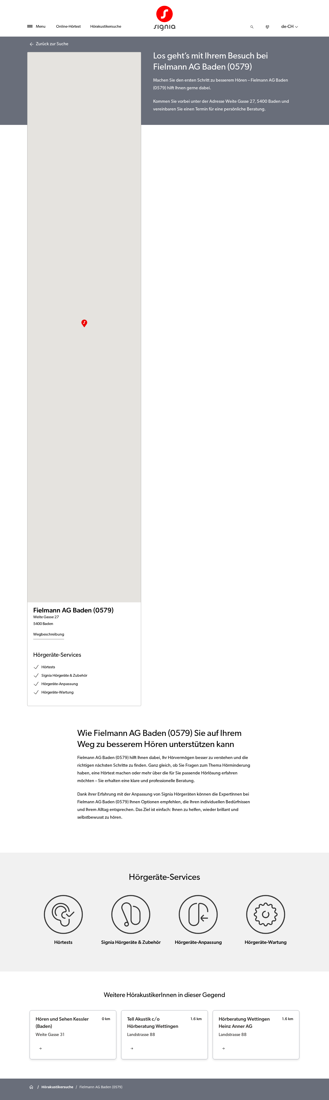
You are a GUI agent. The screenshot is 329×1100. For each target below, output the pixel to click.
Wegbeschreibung (48, 635)
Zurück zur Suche (52, 44)
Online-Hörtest (68, 27)
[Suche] (252, 27)
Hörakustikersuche (105, 27)
